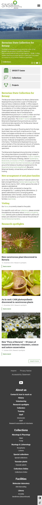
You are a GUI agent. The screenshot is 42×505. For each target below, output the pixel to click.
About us (21, 390)
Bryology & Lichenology (21, 444)
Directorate (21, 418)
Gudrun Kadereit (33, 156)
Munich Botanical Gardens (11, 219)
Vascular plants (21, 462)
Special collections (21, 454)
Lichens (21, 450)
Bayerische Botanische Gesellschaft (14, 167)
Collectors (21, 408)
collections (24, 210)
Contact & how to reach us (21, 394)
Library (21, 491)
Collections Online (21, 469)
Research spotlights (21, 405)
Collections (7, 62)
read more (11, 199)
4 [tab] (39, 63)
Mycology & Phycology (21, 435)
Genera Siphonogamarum (28, 182)
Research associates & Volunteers (21, 423)
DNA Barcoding (21, 487)
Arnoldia (21, 494)
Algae (21, 438)
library (6, 206)
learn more (7, 266)
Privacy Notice (25, 371)
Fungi (21, 441)
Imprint (13, 371)
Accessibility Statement (21, 374)
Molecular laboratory (21, 483)
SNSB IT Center (24, 119)
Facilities (21, 478)
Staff (21, 415)
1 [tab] (32, 63)
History (21, 398)
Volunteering (21, 401)
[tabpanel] (21, 37)
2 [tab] (34, 63)
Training (21, 411)
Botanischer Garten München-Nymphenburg (17, 163)
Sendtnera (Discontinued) (21, 496)
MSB (30, 117)
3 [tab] (37, 63)
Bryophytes (21, 448)
